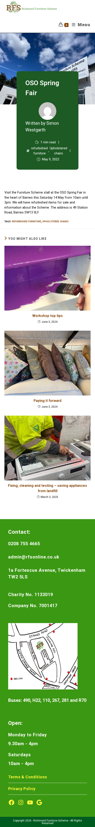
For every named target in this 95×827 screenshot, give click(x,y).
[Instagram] (20, 802)
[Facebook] (11, 802)
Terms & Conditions (27, 777)
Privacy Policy (22, 788)
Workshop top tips (47, 316)
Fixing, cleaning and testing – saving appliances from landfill (47, 488)
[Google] (39, 802)
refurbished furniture (39, 150)
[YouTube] (30, 802)
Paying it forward (47, 401)
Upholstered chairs (58, 150)
